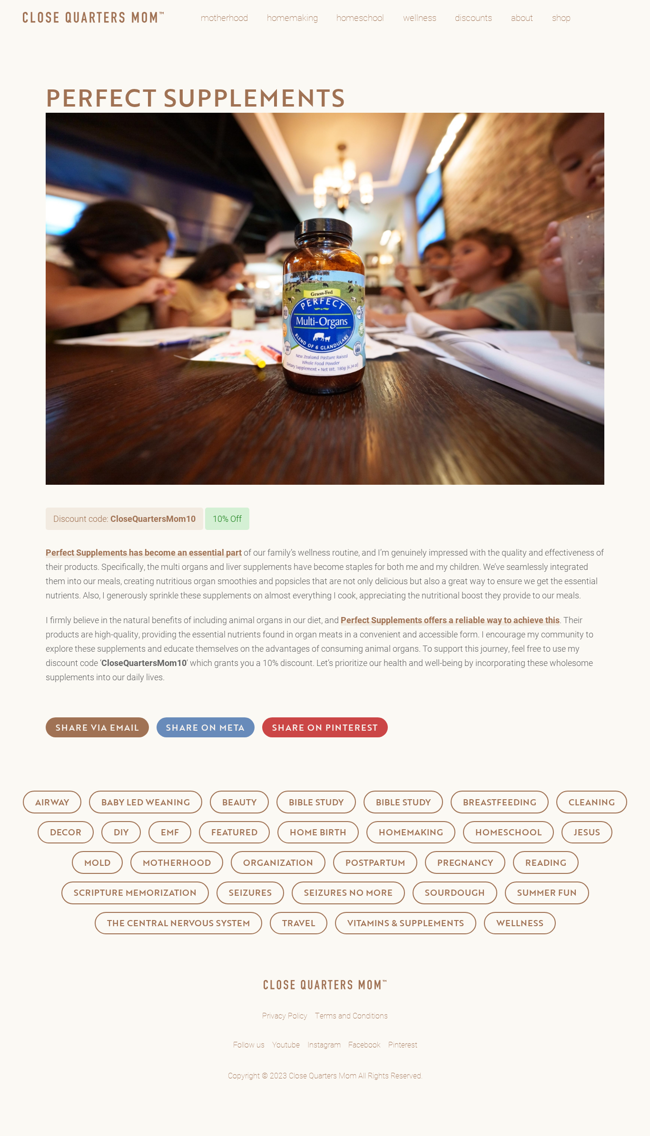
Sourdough (455, 892)
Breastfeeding (499, 802)
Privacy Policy (284, 1015)
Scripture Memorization (135, 892)
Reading (545, 862)
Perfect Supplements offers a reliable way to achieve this (450, 620)
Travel (298, 923)
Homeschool (508, 832)
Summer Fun (547, 892)
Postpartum (375, 862)
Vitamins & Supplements (405, 923)
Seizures (250, 892)
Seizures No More (348, 892)
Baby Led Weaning (145, 802)
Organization (278, 862)
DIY (121, 832)
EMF (170, 832)
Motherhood (177, 862)
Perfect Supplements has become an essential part (144, 552)
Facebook (364, 1044)
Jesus (587, 832)
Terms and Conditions (351, 1015)
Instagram (324, 1044)
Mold (97, 862)
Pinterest (402, 1044)
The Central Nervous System (178, 923)
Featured (234, 832)
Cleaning (592, 802)
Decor (65, 832)
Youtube (286, 1044)
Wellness (519, 923)
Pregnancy (465, 862)
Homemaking (411, 832)
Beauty (239, 802)
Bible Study (316, 802)
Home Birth (318, 832)
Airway (52, 802)
